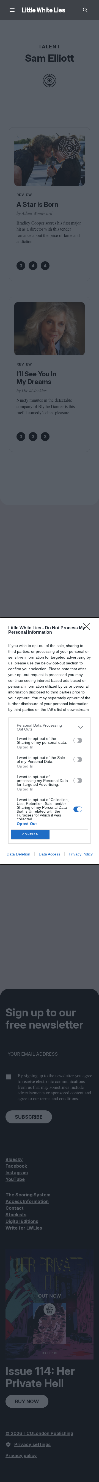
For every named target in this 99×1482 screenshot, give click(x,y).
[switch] (77, 740)
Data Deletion (18, 854)
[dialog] (49, 741)
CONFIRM (30, 834)
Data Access (49, 854)
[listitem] (49, 727)
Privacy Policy (81, 854)
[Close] (88, 628)
